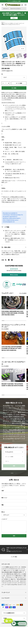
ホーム (3, 22)
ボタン (14, 18)
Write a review (14, 274)
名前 (3, 490)
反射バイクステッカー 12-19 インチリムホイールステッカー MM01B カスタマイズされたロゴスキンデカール (13, 24)
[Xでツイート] (5, 259)
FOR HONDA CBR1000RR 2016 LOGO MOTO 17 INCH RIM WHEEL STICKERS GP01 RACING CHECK (13, 313)
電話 (3, 504)
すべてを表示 (22, 293)
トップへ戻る (14, 556)
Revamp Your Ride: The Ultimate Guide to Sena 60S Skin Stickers (12, 384)
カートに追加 (19, 83)
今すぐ (16, 1)
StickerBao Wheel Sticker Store (11, 623)
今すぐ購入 (14, 88)
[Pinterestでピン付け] (11, 259)
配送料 (8, 70)
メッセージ (4, 519)
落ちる (3, 512)
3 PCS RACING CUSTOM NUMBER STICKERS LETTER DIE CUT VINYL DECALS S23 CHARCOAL (12, 348)
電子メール (4, 497)
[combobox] (14, 8)
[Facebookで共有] (8, 259)
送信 (14, 535)
